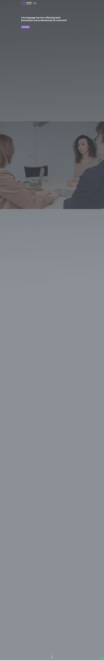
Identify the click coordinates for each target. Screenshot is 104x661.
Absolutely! (25, 27)
